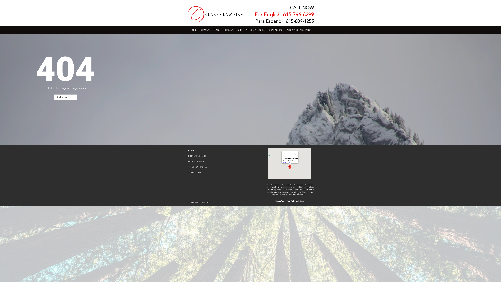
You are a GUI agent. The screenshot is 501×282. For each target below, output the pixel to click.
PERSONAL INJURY (196, 161)
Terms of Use (280, 201)
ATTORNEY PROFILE (197, 167)
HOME (191, 150)
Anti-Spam (300, 201)
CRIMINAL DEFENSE (197, 156)
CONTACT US (194, 172)
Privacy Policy (290, 201)
